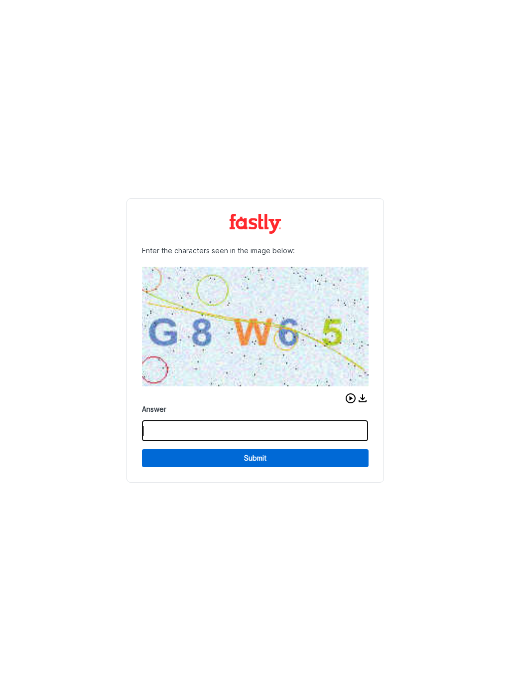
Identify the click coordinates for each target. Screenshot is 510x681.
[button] (351, 398)
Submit (255, 458)
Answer (154, 409)
